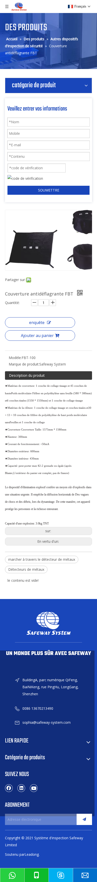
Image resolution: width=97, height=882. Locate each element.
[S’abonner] (84, 819)
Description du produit (27, 375)
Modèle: (15, 357)
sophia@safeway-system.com (46, 722)
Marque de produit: (24, 364)
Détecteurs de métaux (26, 569)
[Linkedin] (21, 788)
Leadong (32, 854)
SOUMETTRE (48, 190)
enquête (37, 322)
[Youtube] (34, 788)
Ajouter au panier (37, 335)
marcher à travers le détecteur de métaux (41, 559)
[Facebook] (9, 788)
